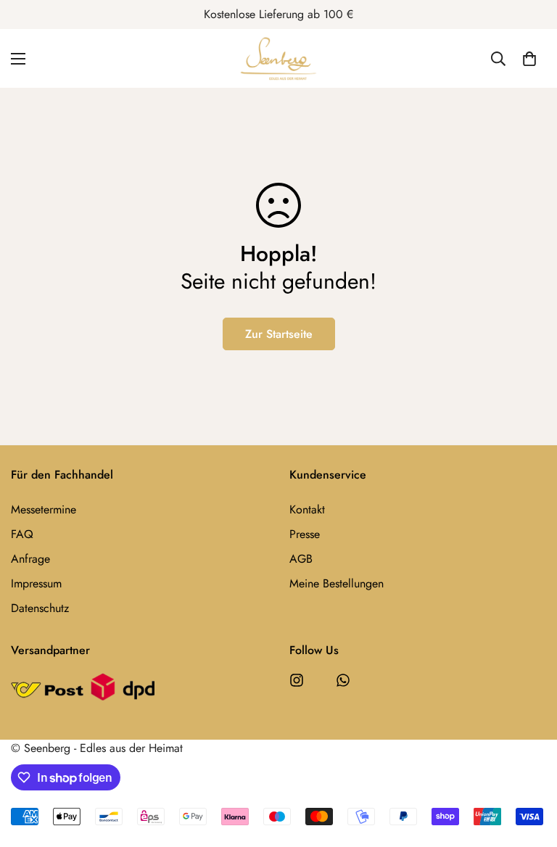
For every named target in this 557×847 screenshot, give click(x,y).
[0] (529, 58)
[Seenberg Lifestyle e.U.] (278, 58)
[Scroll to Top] (528, 768)
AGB (301, 558)
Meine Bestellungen (336, 583)
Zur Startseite (279, 334)
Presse (304, 534)
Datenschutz (40, 608)
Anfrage (30, 558)
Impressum (36, 583)
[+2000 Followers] (296, 680)
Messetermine (43, 509)
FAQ (22, 534)
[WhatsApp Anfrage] (343, 680)
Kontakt (307, 509)
